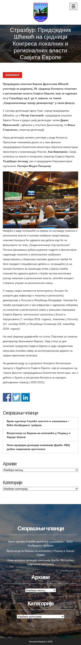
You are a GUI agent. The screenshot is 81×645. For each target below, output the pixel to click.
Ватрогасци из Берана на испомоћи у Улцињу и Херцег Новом (38, 435)
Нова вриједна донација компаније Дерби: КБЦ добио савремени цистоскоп (38, 447)
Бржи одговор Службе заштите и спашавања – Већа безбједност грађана (38, 423)
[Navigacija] (73, 6)
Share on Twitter (16, 397)
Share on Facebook (7, 397)
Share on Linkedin (25, 397)
